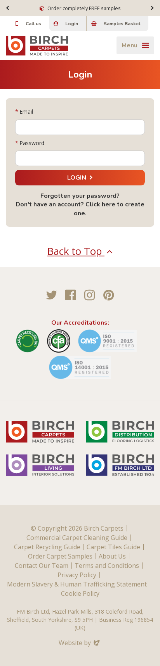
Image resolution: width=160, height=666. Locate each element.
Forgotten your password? (80, 196)
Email (26, 111)
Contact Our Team (41, 565)
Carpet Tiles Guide (113, 547)
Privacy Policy (76, 575)
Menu (129, 45)
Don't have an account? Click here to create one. (80, 208)
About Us (112, 556)
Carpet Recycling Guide (47, 547)
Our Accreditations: (80, 322)
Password (31, 143)
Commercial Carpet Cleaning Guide (76, 537)
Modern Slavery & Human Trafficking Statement (77, 584)
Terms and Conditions (107, 565)
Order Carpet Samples (60, 556)
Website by (80, 642)
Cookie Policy (80, 593)
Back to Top (75, 251)
